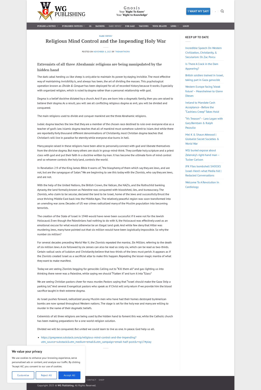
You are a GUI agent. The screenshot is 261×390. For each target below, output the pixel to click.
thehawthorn (122, 51)
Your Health (160, 26)
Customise (23, 375)
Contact (91, 379)
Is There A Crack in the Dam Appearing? (201, 66)
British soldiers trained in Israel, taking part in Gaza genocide (204, 77)
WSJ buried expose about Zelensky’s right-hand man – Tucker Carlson (202, 155)
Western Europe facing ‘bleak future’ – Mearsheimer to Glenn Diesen (204, 91)
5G (90, 26)
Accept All (69, 375)
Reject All (46, 375)
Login (186, 26)
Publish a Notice (46, 26)
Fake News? (115, 26)
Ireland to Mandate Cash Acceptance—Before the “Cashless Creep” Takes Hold (202, 107)
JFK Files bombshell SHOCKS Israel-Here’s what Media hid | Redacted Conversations (203, 170)
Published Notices (72, 26)
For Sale (130, 26)
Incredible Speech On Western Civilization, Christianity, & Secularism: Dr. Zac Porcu (203, 52)
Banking (100, 26)
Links (173, 26)
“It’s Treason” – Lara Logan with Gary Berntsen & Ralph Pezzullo (204, 123)
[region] (46, 364)
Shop (101, 379)
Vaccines (144, 26)
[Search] (222, 11)
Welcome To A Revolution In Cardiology (202, 184)
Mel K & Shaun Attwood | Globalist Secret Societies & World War (202, 139)
